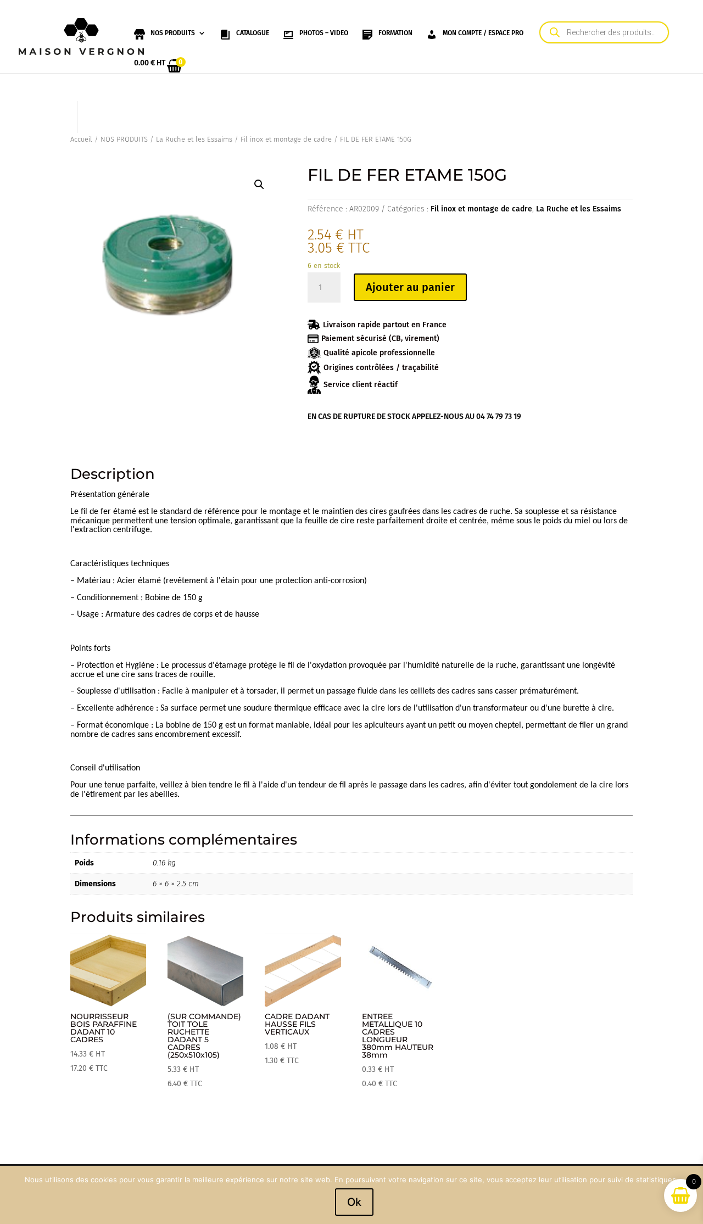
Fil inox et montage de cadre (286, 139)
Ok (354, 1202)
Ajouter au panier (410, 287)
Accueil (81, 139)
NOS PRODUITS (124, 139)
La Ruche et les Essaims (194, 139)
